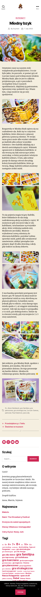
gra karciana (10, 560)
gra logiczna (17, 563)
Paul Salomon (17, 413)
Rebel (16, 578)
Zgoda (20, 592)
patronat (8, 413)
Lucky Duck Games (29, 571)
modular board (19, 573)
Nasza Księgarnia (10, 575)
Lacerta (19, 571)
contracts (15, 547)
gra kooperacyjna (26, 560)
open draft (25, 575)
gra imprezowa (8, 557)
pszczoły (26, 413)
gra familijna (24, 408)
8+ (18, 544)
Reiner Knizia (25, 578)
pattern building (7, 578)
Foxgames (6, 549)
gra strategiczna (20, 410)
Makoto (5, 512)
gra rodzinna (6, 569)
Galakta (13, 549)
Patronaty (20, 18)
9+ (6, 408)
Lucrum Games (32, 410)
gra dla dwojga (19, 552)
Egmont (32, 547)
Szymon (16, 29)
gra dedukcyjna (7, 551)
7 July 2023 (28, 29)
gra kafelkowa (21, 557)
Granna (26, 563)
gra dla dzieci (8, 554)
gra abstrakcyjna (23, 549)
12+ (30, 545)
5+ (6, 544)
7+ (13, 544)
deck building (23, 547)
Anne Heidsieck (13, 408)
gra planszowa (10, 565)
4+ (3, 544)
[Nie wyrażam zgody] (38, 589)
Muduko (28, 573)
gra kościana (6, 563)
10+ (26, 544)
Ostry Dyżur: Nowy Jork (13, 532)
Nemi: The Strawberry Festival (16, 517)
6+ (9, 544)
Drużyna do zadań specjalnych (16, 522)
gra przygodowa (25, 566)
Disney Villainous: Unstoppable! (16, 527)
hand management (9, 571)
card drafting (6, 547)
